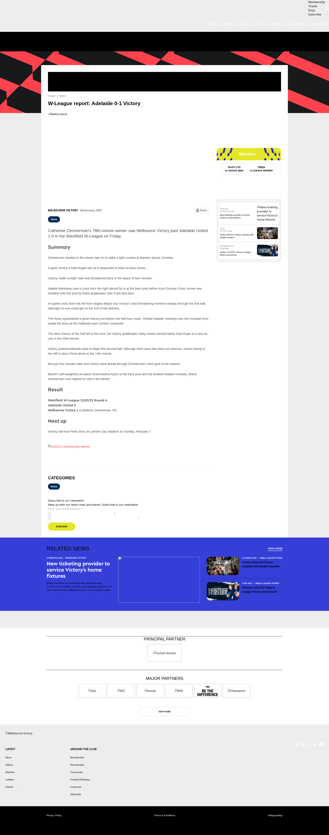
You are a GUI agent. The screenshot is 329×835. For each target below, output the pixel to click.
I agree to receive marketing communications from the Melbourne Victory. (95, 518)
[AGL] (92, 690)
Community (275, 23)
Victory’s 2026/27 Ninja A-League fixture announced (259, 589)
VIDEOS (226, 23)
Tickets (9, 787)
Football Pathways (80, 779)
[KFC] (121, 690)
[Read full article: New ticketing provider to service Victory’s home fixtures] (267, 213)
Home (51, 95)
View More (275, 548)
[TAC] (207, 690)
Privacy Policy (76, 513)
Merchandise (77, 764)
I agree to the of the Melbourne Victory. (83, 513)
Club (256, 23)
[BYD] (178, 690)
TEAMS (240, 23)
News (62, 95)
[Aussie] (150, 690)
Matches (10, 772)
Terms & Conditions (164, 815)
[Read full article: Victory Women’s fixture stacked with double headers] (267, 233)
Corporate (298, 23)
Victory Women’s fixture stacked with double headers (261, 564)
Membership (77, 757)
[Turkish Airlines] (164, 653)
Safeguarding (275, 815)
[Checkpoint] (236, 690)
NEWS (213, 23)
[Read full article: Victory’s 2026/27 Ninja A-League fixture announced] (267, 251)
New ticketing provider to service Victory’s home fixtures (78, 569)
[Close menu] (318, 824)
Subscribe (62, 526)
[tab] (234, 169)
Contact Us (319, 23)
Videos (9, 764)
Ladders (9, 779)
